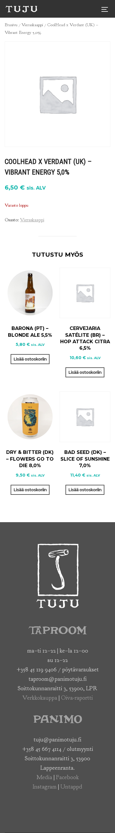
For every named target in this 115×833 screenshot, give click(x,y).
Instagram (45, 786)
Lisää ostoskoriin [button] (30, 359)
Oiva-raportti (77, 697)
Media (44, 777)
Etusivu (11, 25)
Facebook (67, 777)
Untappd (71, 786)
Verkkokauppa (39, 697)
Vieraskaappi (32, 25)
